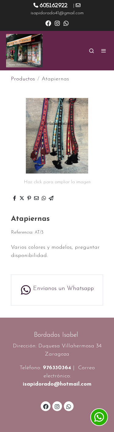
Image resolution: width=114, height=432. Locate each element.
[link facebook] (48, 23)
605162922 (53, 5)
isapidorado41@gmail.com (57, 13)
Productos (23, 79)
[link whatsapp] (66, 23)
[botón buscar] (91, 50)
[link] (24, 50)
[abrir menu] (103, 50)
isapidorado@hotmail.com (57, 384)
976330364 (57, 368)
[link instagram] (57, 23)
